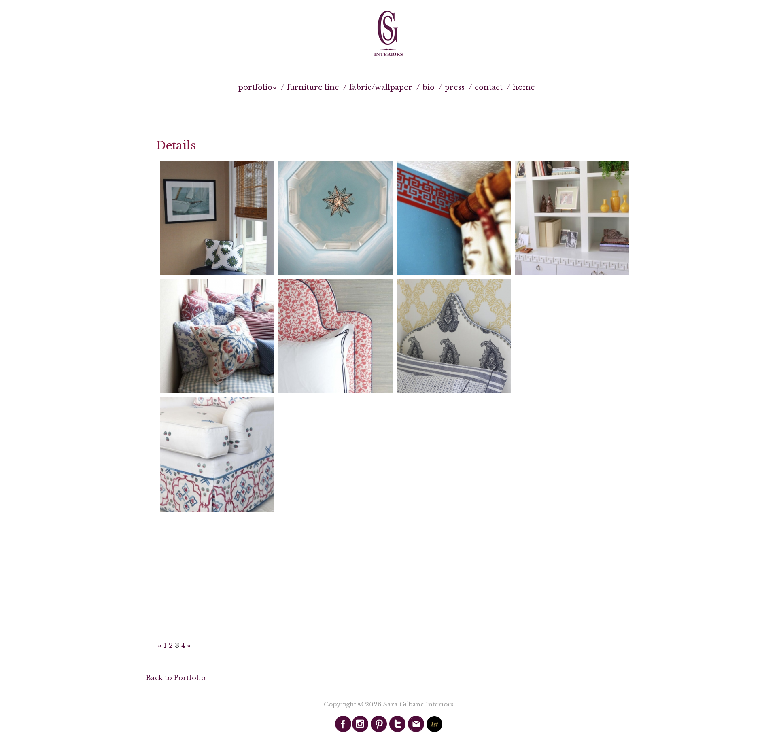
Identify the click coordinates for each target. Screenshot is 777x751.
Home (524, 87)
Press (455, 87)
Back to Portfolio (176, 678)
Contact (489, 87)
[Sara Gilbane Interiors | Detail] (217, 218)
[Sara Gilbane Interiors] (388, 34)
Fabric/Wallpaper (380, 87)
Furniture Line (313, 87)
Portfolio (255, 87)
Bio (428, 87)
